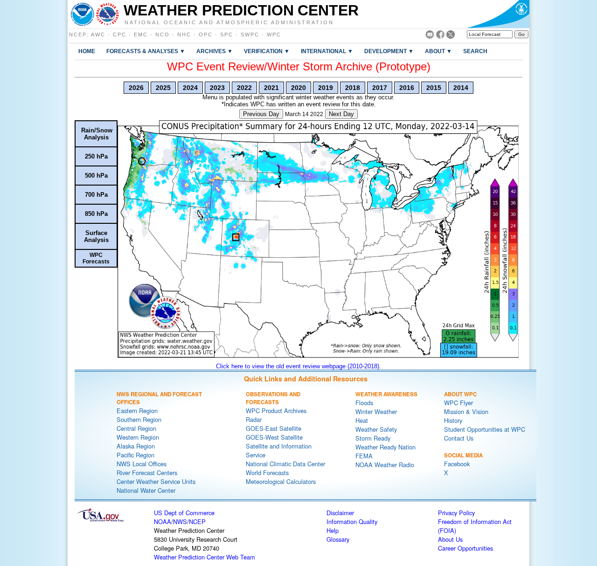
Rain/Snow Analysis (96, 134)
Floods (364, 402)
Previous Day (261, 113)
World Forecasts (267, 472)
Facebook (457, 463)
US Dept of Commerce (184, 512)
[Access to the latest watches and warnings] (107, 14)
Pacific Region (135, 454)
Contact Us (458, 438)
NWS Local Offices (142, 463)
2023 (217, 87)
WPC (274, 34)
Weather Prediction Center (241, 10)
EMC (141, 34)
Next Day (341, 113)
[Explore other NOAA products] (82, 14)
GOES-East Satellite (273, 428)
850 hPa (96, 213)
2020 (298, 87)
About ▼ (438, 51)
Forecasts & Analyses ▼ (145, 51)
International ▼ (327, 51)
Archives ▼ (214, 51)
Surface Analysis (96, 236)
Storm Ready (372, 438)
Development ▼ (389, 51)
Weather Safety (376, 429)
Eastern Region (137, 410)
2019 (325, 87)
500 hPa (96, 175)
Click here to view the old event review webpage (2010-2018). (298, 366)
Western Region (138, 437)
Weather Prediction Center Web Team (204, 556)
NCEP (78, 34)
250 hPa (96, 156)
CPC (119, 34)
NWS (180, 521)
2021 (271, 87)
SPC (226, 34)
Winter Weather (376, 411)
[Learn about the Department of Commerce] (497, 14)
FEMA (364, 455)
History (453, 420)
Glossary (337, 539)
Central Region (136, 428)
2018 (352, 87)
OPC (206, 34)
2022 (244, 87)
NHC (184, 34)
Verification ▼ (267, 51)
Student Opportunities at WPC (484, 429)
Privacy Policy (456, 512)
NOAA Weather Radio (384, 464)
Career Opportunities (465, 548)
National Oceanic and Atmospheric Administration (229, 22)
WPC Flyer (458, 402)
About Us (450, 539)
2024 (190, 87)
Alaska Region (136, 446)
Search (475, 51)
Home (86, 51)
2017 (379, 87)
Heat (361, 420)
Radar (254, 419)
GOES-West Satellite (274, 437)
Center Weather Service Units (156, 481)
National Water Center (146, 490)
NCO (162, 34)
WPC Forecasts (96, 258)
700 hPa (96, 194)
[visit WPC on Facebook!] (440, 36)
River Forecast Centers (147, 472)
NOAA (162, 521)
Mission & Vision (466, 411)
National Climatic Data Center (285, 463)
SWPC (250, 34)
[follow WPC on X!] (450, 36)
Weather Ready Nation (385, 446)
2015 (433, 87)
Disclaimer (340, 512)
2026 (136, 87)
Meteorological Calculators (281, 481)
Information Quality (351, 521)
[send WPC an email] (429, 36)
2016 (406, 87)
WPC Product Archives (276, 410)
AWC (98, 34)
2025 (163, 87)
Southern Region (139, 419)
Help (332, 530)
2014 (460, 87)
